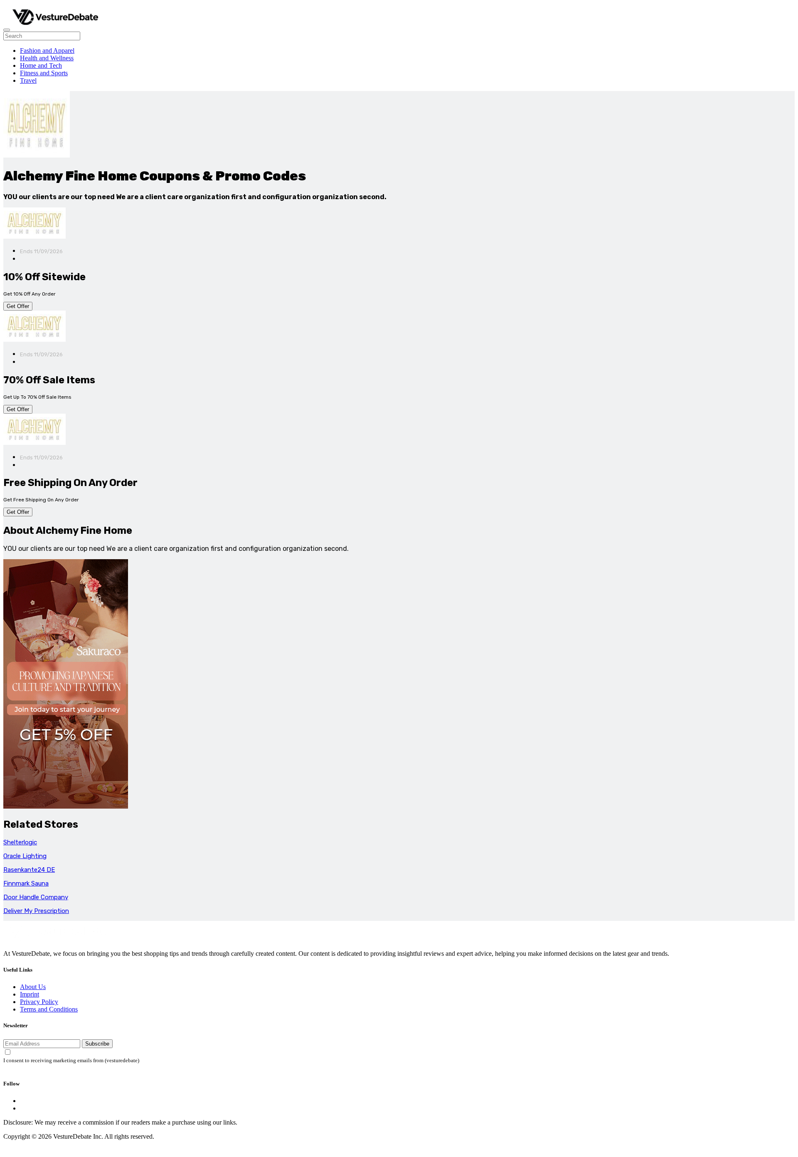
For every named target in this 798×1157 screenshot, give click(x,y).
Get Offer (18, 306)
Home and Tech (41, 65)
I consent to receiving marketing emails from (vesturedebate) (71, 1060)
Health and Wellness (47, 58)
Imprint (29, 994)
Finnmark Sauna (26, 883)
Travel (28, 80)
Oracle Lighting (25, 856)
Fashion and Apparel (47, 50)
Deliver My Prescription (36, 911)
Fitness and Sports (44, 72)
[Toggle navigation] (6, 30)
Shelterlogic (20, 842)
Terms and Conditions (49, 1009)
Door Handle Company (35, 897)
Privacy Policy (39, 1001)
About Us (33, 986)
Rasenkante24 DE (29, 869)
